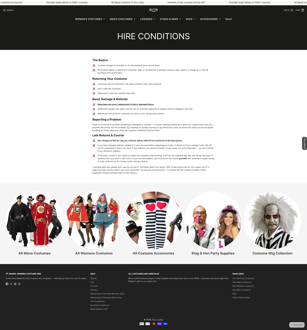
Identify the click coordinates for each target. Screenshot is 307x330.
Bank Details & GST (99, 309)
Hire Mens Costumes (242, 282)
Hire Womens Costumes (243, 278)
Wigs (189, 19)
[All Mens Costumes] (34, 223)
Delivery (94, 290)
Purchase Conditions (99, 305)
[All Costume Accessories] (153, 223)
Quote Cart (304, 143)
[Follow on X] (11, 284)
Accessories (209, 19)
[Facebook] (7, 284)
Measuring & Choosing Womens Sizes (107, 293)
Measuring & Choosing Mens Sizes (106, 297)
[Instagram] (19, 284)
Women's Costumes (88, 19)
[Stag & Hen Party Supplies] (213, 223)
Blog (235, 293)
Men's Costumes (121, 19)
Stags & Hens (169, 19)
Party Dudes (157, 319)
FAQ (92, 282)
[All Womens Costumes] (94, 223)
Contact (94, 286)
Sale (228, 19)
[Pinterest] (15, 284)
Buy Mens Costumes (242, 290)
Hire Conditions (97, 301)
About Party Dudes (241, 297)
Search (93, 278)
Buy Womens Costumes (243, 286)
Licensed (146, 19)
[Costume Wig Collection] (272, 223)
